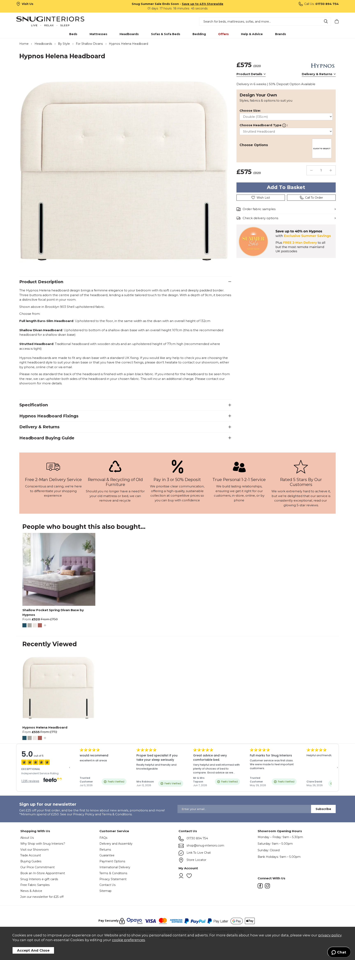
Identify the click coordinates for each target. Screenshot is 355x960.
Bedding (199, 34)
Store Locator (196, 860)
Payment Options (112, 861)
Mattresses (98, 34)
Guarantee (106, 855)
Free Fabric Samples (35, 885)
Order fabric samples (259, 209)
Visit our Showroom (34, 849)
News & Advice (31, 891)
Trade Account (30, 855)
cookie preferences (128, 940)
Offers (223, 34)
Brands (280, 34)
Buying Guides (30, 861)
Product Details (249, 74)
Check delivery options (260, 218)
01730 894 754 (197, 838)
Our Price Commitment (37, 867)
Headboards (129, 34)
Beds (73, 34)
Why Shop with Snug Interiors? (42, 843)
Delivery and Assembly (116, 843)
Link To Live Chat (198, 853)
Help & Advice (252, 34)
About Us (27, 838)
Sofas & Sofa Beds (165, 34)
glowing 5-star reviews (301, 505)
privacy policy (329, 935)
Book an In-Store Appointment (42, 873)
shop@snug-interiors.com (205, 845)
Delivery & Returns (317, 74)
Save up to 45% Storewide (202, 4)
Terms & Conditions (113, 873)
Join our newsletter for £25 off (41, 897)
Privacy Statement (113, 879)
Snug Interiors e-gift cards (39, 879)
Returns (105, 849)
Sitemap (105, 891)
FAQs (103, 838)
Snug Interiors (56, 21)
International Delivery (114, 867)
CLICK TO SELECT (322, 149)
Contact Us (107, 885)
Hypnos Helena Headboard (44, 727)
